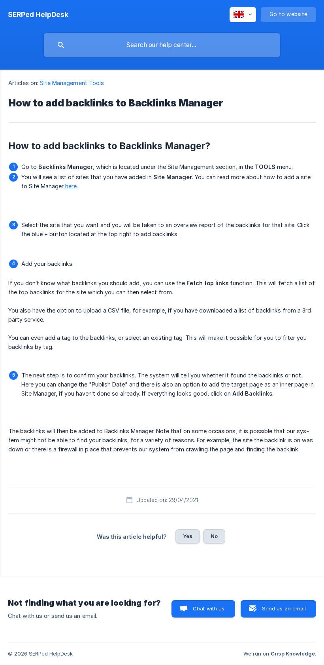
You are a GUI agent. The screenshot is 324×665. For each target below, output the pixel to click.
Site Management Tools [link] (72, 83)
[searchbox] (162, 45)
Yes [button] (187, 536)
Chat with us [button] (209, 608)
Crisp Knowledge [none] (293, 653)
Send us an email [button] (284, 608)
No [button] (214, 536)
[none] (38, 14)
